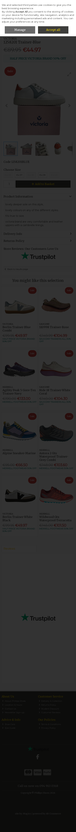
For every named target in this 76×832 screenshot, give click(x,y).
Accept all (53, 30)
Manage (20, 30)
